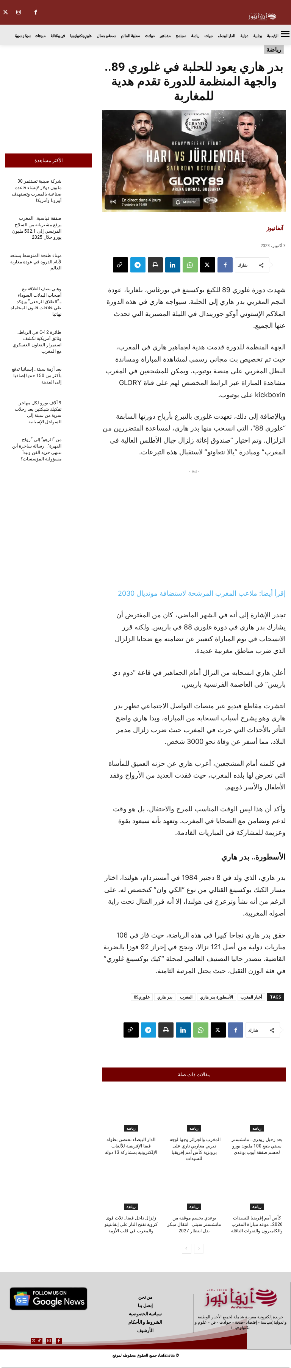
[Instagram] (18, 12)
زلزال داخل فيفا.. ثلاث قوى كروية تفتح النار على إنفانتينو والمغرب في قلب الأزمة (131, 1224)
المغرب (186, 997)
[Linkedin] (172, 264)
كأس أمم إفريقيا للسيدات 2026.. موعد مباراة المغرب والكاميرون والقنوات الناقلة (257, 1224)
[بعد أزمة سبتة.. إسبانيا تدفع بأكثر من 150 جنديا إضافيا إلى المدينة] (79, 378)
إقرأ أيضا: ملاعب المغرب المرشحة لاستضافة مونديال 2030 (202, 593)
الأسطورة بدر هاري (216, 997)
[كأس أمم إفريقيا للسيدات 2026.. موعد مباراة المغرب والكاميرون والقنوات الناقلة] (257, 1190)
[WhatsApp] (190, 264)
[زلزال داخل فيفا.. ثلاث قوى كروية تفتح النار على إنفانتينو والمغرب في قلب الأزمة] (131, 1190)
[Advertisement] (48, 97)
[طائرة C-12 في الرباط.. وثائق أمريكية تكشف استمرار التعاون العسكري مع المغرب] (79, 341)
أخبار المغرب (251, 997)
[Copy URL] (120, 264)
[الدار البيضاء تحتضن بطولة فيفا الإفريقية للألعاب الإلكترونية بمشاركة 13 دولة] (131, 1111)
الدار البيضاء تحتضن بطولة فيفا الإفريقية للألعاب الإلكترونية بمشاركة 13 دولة (131, 1146)
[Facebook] (35, 12)
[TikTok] (39, 1341)
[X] (207, 264)
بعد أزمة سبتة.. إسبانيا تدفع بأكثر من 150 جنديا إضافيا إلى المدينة (36, 375)
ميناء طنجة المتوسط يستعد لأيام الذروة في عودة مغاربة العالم (35, 262)
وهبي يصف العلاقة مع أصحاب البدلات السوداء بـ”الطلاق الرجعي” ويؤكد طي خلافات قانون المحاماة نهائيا (36, 301)
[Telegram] (138, 264)
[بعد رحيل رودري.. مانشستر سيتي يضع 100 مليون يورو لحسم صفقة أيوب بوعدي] (257, 1111)
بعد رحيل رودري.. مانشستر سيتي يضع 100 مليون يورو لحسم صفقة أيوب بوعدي (257, 1146)
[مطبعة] (155, 264)
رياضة (274, 49)
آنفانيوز (274, 228)
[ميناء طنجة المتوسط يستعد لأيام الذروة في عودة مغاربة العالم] (79, 264)
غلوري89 (142, 997)
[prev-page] (198, 1249)
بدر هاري (164, 997)
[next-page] (186, 1249)
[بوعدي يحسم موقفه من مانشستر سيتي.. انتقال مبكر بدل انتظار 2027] (193, 1190)
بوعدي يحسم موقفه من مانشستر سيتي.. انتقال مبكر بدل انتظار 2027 (194, 1224)
